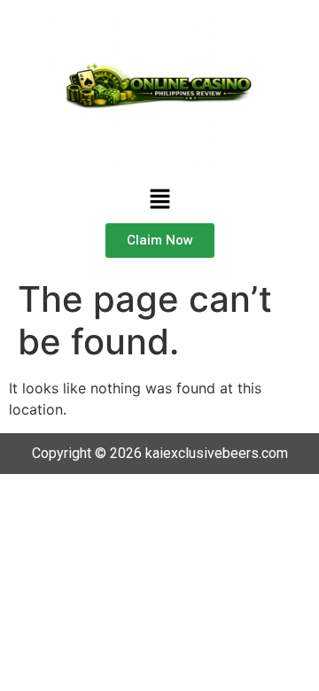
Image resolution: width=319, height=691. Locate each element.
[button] (159, 200)
